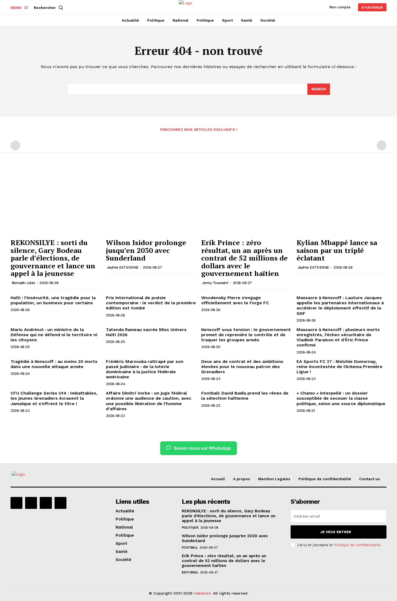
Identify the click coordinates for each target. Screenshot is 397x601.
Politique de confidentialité (357, 545)
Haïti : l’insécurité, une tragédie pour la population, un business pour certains (53, 300)
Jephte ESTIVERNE (123, 267)
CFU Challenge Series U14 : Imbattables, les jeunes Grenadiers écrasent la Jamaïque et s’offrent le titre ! (54, 398)
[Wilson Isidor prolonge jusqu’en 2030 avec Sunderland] (151, 201)
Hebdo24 (202, 593)
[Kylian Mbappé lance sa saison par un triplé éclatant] (341, 201)
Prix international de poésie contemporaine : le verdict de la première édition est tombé (151, 302)
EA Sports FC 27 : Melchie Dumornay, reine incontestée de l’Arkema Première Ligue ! (339, 366)
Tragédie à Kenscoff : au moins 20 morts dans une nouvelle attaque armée (54, 364)
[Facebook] (16, 503)
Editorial (190, 572)
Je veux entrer (335, 532)
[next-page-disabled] (381, 145)
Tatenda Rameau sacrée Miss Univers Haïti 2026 (146, 332)
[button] (49, 7)
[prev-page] (15, 145)
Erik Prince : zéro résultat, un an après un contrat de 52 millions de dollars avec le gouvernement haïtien (244, 258)
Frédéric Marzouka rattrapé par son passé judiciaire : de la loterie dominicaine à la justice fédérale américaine (144, 369)
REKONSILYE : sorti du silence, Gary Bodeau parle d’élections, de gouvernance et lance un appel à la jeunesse (53, 258)
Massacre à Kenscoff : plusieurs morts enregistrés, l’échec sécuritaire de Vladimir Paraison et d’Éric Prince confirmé (338, 337)
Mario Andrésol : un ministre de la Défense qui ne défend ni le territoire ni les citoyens (54, 334)
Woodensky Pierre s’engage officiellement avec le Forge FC (235, 300)
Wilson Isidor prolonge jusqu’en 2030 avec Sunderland (146, 250)
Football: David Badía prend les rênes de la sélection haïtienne (244, 395)
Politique (190, 527)
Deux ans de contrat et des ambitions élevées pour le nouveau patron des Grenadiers (242, 366)
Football (190, 547)
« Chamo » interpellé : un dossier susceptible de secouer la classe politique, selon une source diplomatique (341, 398)
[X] (46, 503)
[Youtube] (60, 503)
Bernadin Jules (23, 283)
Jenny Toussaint (215, 283)
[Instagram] (31, 503)
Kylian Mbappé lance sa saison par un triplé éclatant (337, 250)
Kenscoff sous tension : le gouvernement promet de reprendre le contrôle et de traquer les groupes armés (246, 334)
